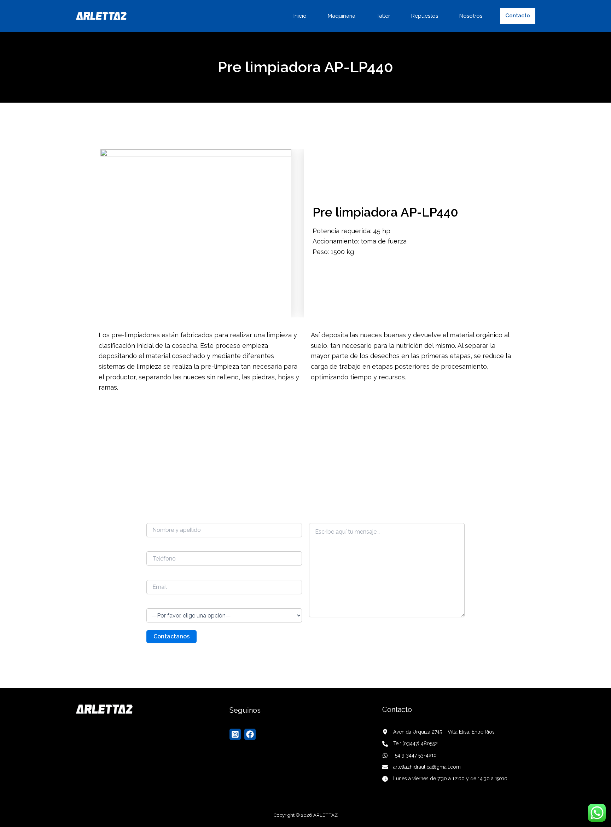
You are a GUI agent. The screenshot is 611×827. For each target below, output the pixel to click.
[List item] (235, 734)
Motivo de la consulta (172, 604)
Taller (383, 16)
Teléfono (157, 547)
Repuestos (424, 16)
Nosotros (470, 16)
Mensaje (319, 518)
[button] (517, 16)
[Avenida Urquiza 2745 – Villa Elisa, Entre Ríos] (438, 732)
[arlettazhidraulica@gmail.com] (422, 767)
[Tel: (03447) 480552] (410, 744)
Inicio (300, 16)
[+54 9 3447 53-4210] (409, 755)
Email (152, 575)
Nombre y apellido (168, 518)
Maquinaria (341, 16)
